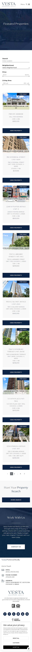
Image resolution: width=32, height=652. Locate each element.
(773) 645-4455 (10, 577)
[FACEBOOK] (5, 614)
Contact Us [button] (16, 547)
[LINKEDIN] (13, 614)
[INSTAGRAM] (9, 614)
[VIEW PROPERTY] (16, 129)
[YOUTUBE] (18, 614)
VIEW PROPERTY (16, 130)
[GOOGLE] (27, 614)
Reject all (16, 638)
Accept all (16, 647)
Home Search (16, 500)
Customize (16, 642)
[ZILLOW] (22, 614)
